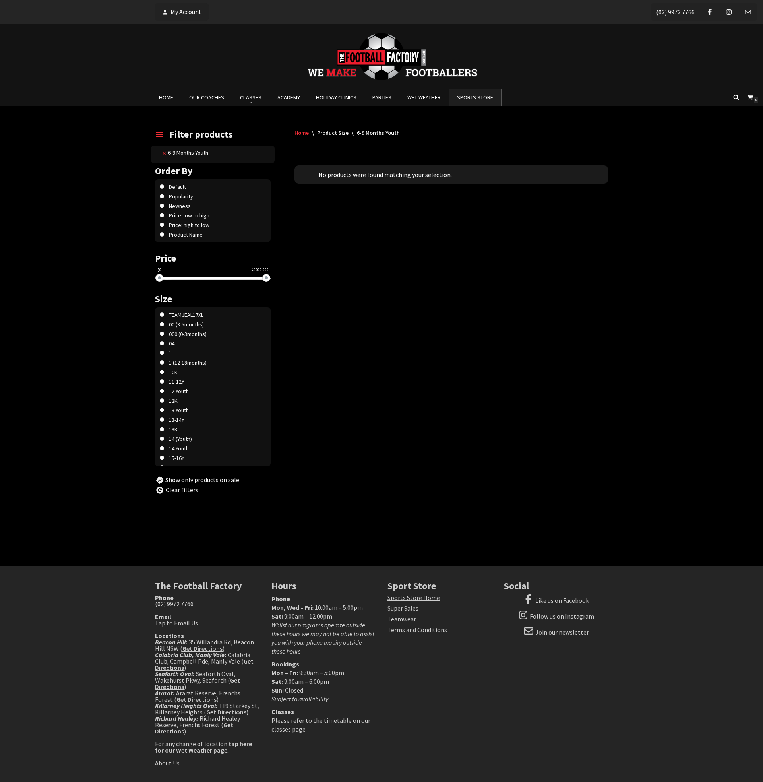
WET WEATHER (424, 97)
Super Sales (402, 608)
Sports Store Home (413, 598)
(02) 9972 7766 (675, 12)
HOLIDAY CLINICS (336, 97)
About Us (167, 763)
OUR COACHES (206, 97)
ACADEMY (288, 97)
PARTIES (381, 97)
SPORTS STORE (475, 97)
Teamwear (401, 619)
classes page (288, 729)
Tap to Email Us (176, 623)
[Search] (736, 97)
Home (301, 132)
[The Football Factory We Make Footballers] (381, 56)
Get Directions (202, 648)
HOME (166, 97)
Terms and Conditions (417, 630)
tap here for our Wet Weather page (203, 747)
